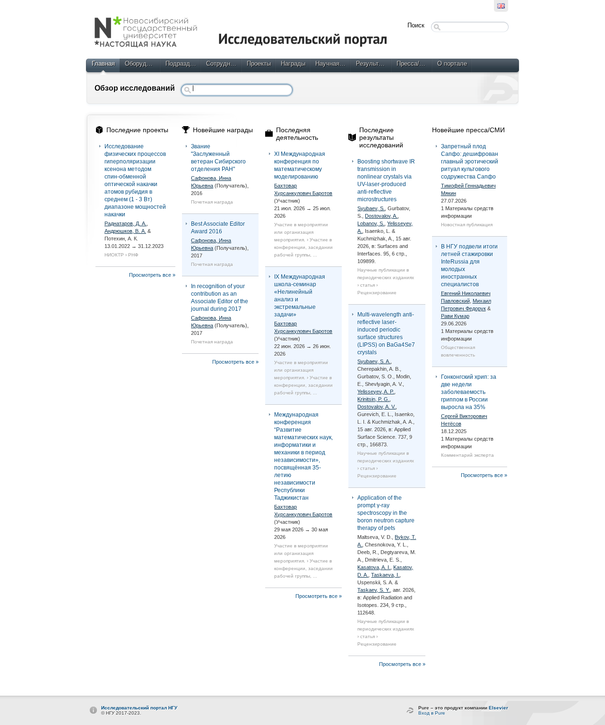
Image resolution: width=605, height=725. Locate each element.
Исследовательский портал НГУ (139, 707)
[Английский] (501, 6)
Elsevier (498, 707)
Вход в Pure (431, 713)
